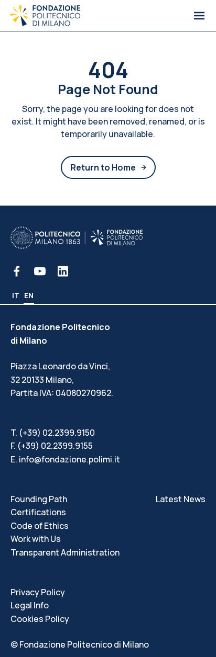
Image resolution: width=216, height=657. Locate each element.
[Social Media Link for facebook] (16, 271)
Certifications (38, 512)
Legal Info (29, 605)
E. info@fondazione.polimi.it (65, 459)
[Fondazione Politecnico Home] (45, 15)
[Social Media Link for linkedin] (63, 271)
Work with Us (35, 539)
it (15, 295)
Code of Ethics (39, 525)
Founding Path (38, 499)
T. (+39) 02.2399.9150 (52, 432)
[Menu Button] (199, 15)
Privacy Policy (37, 592)
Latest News (181, 499)
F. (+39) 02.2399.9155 (51, 445)
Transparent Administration (65, 552)
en (29, 295)
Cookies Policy (39, 619)
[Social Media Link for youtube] (40, 271)
